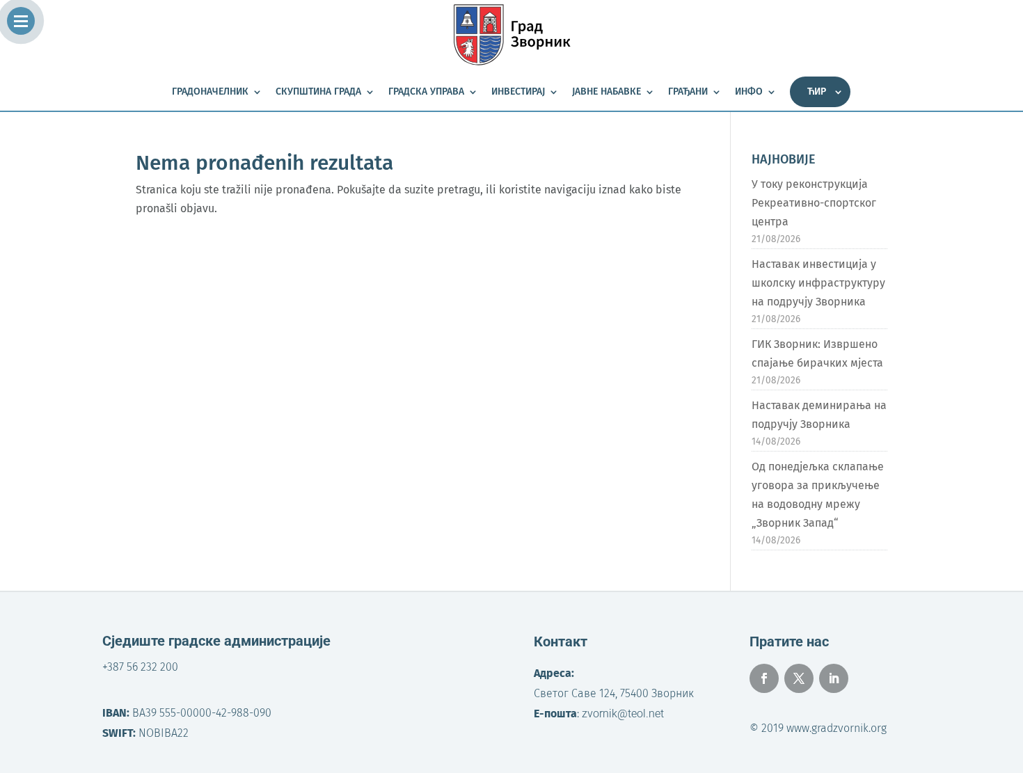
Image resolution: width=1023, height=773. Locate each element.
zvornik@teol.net (623, 713)
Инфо (749, 92)
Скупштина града (318, 92)
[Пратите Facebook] (764, 678)
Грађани (688, 92)
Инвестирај (518, 92)
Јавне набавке (606, 92)
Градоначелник (210, 92)
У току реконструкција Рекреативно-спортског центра (814, 202)
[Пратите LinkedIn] (833, 678)
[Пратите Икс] (799, 678)
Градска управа (426, 92)
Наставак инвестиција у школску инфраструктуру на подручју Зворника (818, 282)
